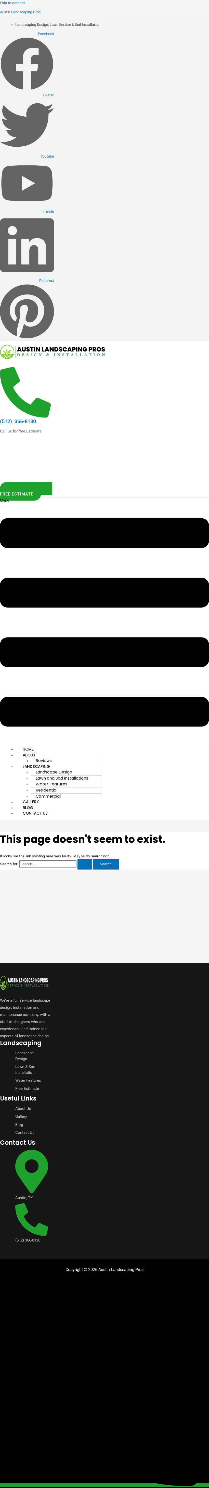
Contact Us (35, 813)
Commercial (48, 796)
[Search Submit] (84, 864)
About (29, 755)
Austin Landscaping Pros (20, 12)
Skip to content (12, 3)
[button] (104, 620)
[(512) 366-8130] (25, 414)
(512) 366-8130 (18, 421)
